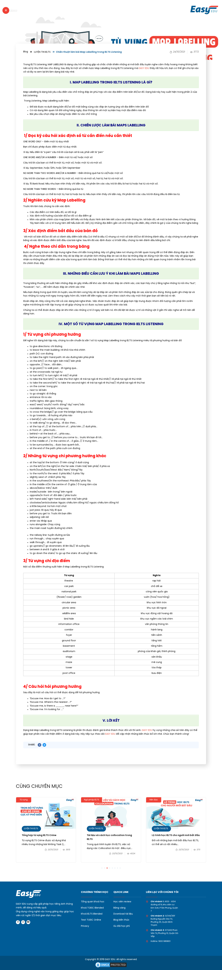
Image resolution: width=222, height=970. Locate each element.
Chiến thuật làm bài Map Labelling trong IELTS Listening (89, 52)
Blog (25, 52)
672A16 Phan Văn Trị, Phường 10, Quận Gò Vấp (164, 933)
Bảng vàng (119, 908)
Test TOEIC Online (91, 920)
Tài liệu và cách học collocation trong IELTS (109, 837)
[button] (101, 868)
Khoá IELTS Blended (91, 914)
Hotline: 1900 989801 (160, 941)
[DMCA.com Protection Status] (111, 964)
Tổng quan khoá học (92, 902)
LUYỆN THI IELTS (42, 52)
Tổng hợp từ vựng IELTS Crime (39, 835)
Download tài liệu (123, 914)
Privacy (85, 926)
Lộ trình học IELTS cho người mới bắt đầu (176, 835)
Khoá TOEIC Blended (92, 908)
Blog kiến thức (121, 920)
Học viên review (122, 902)
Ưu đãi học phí (121, 926)
